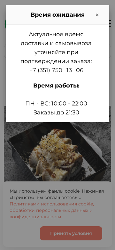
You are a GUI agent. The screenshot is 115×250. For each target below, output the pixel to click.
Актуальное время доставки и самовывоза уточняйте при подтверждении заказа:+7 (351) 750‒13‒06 (56, 52)
